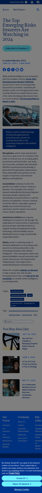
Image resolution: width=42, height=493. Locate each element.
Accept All (20, 478)
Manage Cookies (22, 489)
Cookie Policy (14, 473)
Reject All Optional (21, 484)
